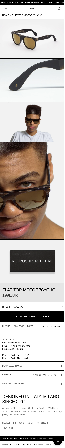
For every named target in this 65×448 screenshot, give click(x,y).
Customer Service (37, 408)
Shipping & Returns (13, 373)
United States (30, 411)
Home (5, 15)
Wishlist (52, 408)
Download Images (12, 355)
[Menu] (6, 8)
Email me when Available (32, 316)
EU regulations (26, 414)
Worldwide (16, 411)
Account (6, 408)
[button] (59, 8)
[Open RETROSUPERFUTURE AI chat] (57, 440)
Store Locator (19, 408)
